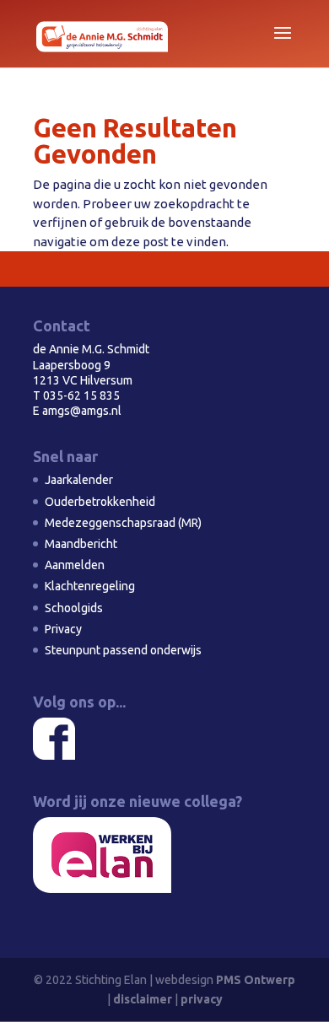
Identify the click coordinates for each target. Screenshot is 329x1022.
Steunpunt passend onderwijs (123, 650)
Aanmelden (75, 565)
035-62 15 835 (81, 395)
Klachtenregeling (90, 586)
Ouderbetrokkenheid (100, 501)
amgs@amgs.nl (81, 410)
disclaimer (142, 999)
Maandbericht (81, 544)
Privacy (63, 629)
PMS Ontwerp (255, 980)
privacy (202, 999)
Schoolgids (74, 608)
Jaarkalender (79, 480)
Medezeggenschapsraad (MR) (123, 523)
